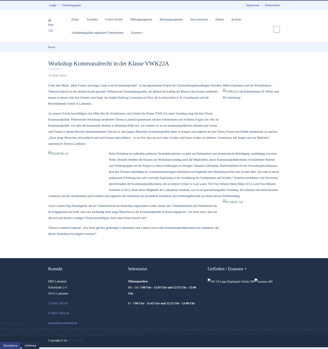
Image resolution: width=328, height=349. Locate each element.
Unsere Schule (114, 19)
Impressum (252, 5)
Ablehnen (30, 345)
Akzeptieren (10, 345)
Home (75, 19)
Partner (219, 19)
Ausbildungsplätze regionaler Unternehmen (97, 32)
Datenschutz (272, 5)
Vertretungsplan (71, 5)
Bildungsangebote (141, 19)
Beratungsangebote (171, 19)
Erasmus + (137, 32)
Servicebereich (199, 19)
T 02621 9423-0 (58, 303)
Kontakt (236, 19)
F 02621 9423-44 (58, 313)
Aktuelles (92, 19)
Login (52, 5)
